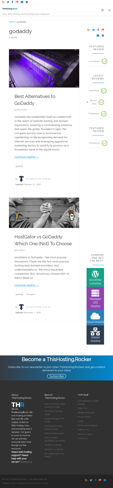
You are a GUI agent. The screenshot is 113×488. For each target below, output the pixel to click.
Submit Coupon (85, 434)
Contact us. (26, 461)
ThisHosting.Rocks (38, 179)
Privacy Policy (84, 417)
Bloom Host (93, 102)
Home (12, 22)
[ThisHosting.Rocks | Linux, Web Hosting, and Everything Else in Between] (10, 9)
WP (13, 483)
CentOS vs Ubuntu (53, 445)
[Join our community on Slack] (27, 2)
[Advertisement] (95, 201)
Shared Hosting (95, 339)
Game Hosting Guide (54, 433)
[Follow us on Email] (22, 2)
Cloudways (94, 61)
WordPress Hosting (95, 281)
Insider (81, 421)
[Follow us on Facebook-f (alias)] (12, 2)
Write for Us (83, 430)
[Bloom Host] (87, 102)
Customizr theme (40, 483)
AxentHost (94, 90)
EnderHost (94, 113)
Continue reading (26, 156)
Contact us (82, 438)
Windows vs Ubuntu (54, 449)
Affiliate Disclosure (86, 412)
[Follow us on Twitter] (8, 2)
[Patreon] (17, 2)
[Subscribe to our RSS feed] (3, 2)
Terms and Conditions (88, 425)
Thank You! (83, 408)
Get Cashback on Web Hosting (88, 402)
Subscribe (56, 376)
